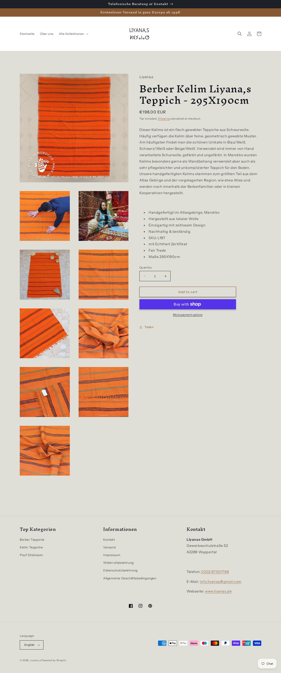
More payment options (188, 314)
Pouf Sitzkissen (31, 555)
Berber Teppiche (32, 540)
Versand (109, 547)
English (29, 644)
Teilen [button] (149, 327)
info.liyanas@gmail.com (220, 581)
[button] (73, 33)
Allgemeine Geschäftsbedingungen (129, 578)
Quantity (145, 267)
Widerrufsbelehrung (118, 563)
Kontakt (109, 540)
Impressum (111, 555)
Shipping (164, 118)
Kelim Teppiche (31, 547)
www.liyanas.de (218, 591)
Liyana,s (35, 660)
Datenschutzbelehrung (120, 570)
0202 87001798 (215, 571)
